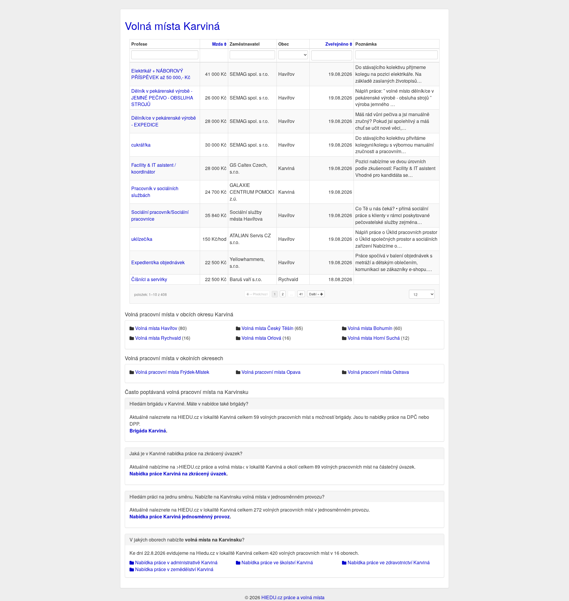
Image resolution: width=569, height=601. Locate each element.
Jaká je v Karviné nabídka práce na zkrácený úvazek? (186, 453)
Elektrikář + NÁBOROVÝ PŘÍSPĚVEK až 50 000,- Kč (160, 74)
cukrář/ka (141, 144)
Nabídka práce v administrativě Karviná (176, 562)
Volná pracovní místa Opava (271, 371)
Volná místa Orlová (261, 337)
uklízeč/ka (141, 238)
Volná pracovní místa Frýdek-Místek (172, 371)
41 (301, 293)
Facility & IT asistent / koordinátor (153, 168)
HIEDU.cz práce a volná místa (293, 597)
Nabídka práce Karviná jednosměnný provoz (180, 516)
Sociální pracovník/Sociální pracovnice (159, 215)
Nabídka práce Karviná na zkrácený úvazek (178, 473)
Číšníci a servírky (149, 279)
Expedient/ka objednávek (158, 262)
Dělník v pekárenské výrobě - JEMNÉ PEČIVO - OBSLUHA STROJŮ (162, 97)
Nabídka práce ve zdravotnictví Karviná (388, 562)
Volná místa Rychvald (158, 337)
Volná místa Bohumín (370, 328)
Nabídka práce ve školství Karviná (276, 562)
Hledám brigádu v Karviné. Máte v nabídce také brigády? (189, 403)
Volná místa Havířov (156, 328)
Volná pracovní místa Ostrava (378, 371)
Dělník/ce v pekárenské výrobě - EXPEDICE (163, 121)
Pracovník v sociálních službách (154, 191)
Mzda (218, 44)
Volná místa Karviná (172, 25)
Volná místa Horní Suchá (374, 337)
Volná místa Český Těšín (267, 328)
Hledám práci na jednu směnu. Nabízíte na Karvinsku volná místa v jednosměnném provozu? (227, 496)
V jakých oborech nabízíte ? (187, 539)
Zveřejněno (337, 44)
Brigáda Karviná (148, 430)
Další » (314, 293)
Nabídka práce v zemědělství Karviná (173, 569)
